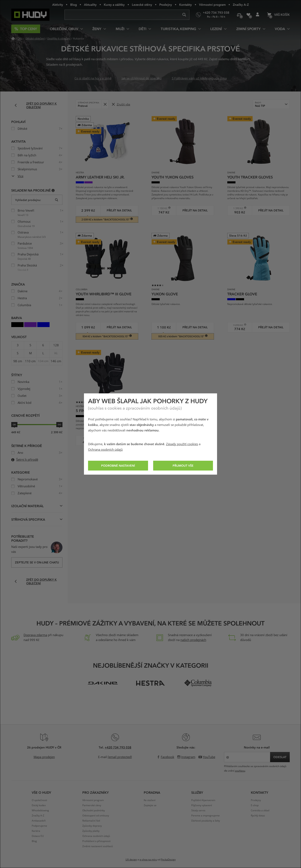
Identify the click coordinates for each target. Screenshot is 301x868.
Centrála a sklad (260, 810)
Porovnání (239, 15)
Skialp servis (198, 810)
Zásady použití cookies (182, 444)
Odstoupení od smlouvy (95, 815)
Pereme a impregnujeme (205, 815)
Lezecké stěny (142, 4)
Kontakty (185, 4)
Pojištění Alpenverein (203, 800)
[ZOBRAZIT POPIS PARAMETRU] (53, 190)
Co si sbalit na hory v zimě (93, 78)
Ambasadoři (39, 821)
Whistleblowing (40, 810)
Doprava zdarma (35, 635)
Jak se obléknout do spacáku (142, 78)
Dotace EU (38, 836)
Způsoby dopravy (92, 826)
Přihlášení (257, 15)
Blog (73, 4)
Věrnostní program (212, 4)
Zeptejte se (150, 805)
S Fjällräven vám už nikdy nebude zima (199, 78)
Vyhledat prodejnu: (28, 200)
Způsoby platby (91, 831)
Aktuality (90, 4)
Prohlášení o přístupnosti (96, 841)
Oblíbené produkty (248, 15)
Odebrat (105, 104)
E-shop (255, 805)
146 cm (56, 361)
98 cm (17, 361)
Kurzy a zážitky (114, 4)
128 (56, 345)
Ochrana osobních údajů (105, 449)
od (14, 424)
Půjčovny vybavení (201, 805)
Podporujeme (39, 826)
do (59, 424)
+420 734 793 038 (118, 747)
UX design (131, 859)
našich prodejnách (193, 640)
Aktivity (57, 4)
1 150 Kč (161, 208)
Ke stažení (149, 800)
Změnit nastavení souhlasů (97, 846)
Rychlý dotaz (258, 815)
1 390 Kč (237, 208)
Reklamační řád (91, 821)
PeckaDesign (168, 859)
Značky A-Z (241, 4)
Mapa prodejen (44, 757)
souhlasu (240, 771)
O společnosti (39, 800)
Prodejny (165, 4)
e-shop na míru (148, 859)
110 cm (30, 361)
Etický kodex (39, 805)
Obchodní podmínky (93, 810)
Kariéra (36, 831)
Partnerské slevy (91, 805)
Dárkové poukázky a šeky (205, 821)
